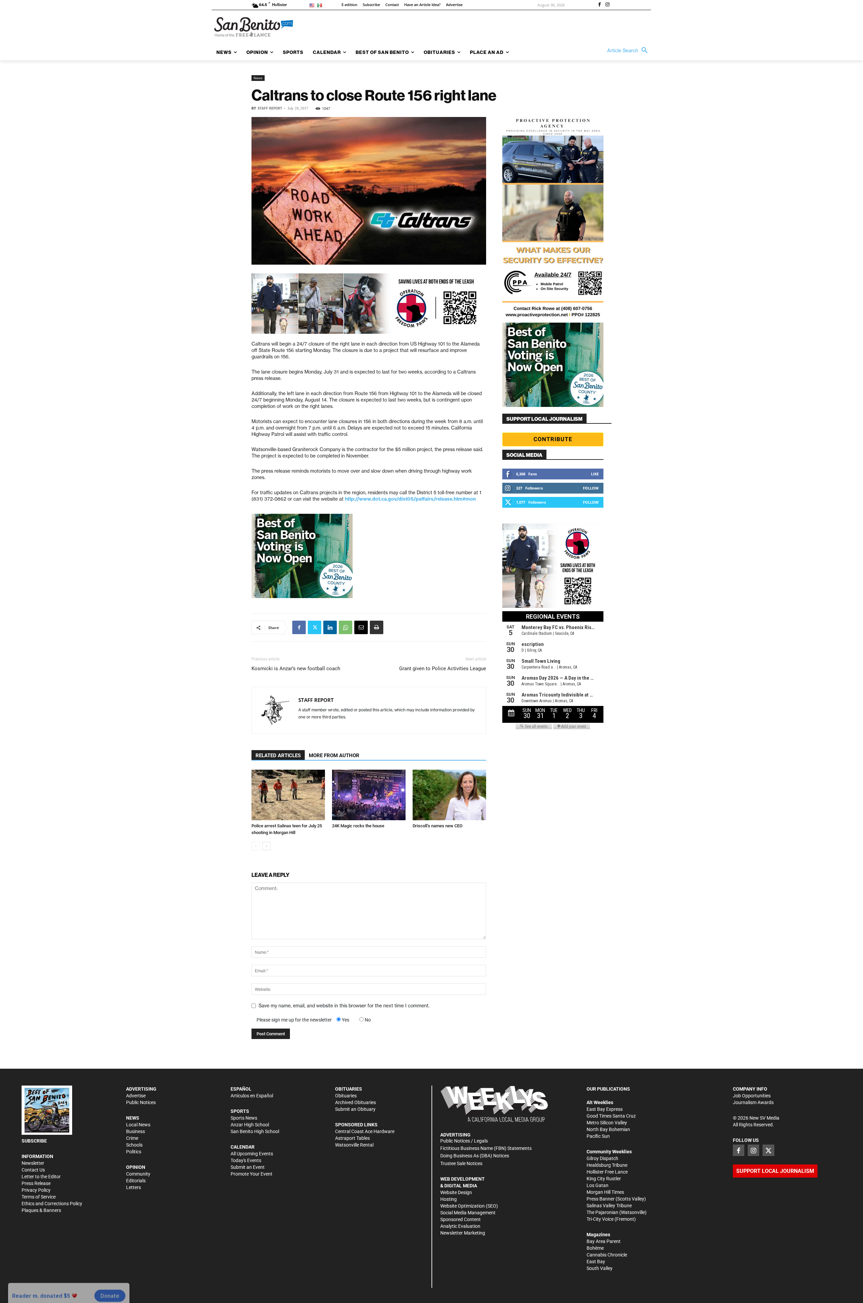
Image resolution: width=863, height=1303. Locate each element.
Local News (138, 1124)
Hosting (448, 1199)
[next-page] (266, 846)
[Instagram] (607, 5)
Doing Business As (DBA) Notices (474, 1155)
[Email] (361, 627)
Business (135, 1131)
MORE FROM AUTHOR (334, 755)
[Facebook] (599, 5)
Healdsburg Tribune (607, 1165)
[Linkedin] (330, 627)
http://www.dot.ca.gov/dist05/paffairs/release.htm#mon (410, 499)
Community (138, 1174)
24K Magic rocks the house (358, 825)
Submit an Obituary (355, 1109)
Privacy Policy (36, 1190)
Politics (133, 1151)
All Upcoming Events (252, 1153)
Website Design (456, 1192)
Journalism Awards (753, 1102)
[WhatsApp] (345, 627)
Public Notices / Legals (464, 1141)
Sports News (244, 1118)
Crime (132, 1138)
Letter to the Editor (41, 1176)
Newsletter (33, 1163)
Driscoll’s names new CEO (438, 825)
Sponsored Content (460, 1219)
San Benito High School (255, 1131)
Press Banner (601, 1199)
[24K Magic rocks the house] (369, 795)
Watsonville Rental (354, 1145)
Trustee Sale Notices (461, 1163)
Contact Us (33, 1170)
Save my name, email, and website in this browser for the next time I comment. (344, 1006)
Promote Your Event (251, 1174)
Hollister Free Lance (607, 1172)
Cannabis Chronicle (607, 1254)
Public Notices (141, 1102)
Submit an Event (248, 1167)
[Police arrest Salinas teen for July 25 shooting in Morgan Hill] (288, 795)
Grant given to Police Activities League (442, 668)
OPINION (135, 1167)
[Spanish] (321, 5)
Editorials (136, 1180)
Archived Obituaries (355, 1102)
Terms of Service (39, 1197)
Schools (134, 1145)
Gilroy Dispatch (602, 1158)
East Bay (596, 1261)
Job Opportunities (752, 1095)
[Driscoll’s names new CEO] (449, 795)
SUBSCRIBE (34, 1141)
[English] (313, 5)
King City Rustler (604, 1178)
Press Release (36, 1183)
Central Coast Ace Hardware (364, 1131)
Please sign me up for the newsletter (294, 1020)
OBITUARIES (348, 1089)
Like (595, 473)
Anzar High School (250, 1124)
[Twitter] (314, 627)
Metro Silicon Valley (607, 1122)
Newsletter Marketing (462, 1233)
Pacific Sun (598, 1136)
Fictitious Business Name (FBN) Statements (486, 1148)
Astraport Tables (352, 1138)
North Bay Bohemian (608, 1129)
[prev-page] (255, 846)
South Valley (600, 1268)
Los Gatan (597, 1185)
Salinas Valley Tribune (609, 1205)
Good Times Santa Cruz (611, 1116)
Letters (133, 1187)
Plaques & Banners (41, 1210)
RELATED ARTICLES (278, 755)
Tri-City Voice (600, 1219)
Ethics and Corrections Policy (52, 1203)
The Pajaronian (602, 1212)
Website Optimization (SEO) (469, 1206)
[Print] (376, 627)
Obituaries (346, 1095)
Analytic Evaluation (460, 1226)
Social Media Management (468, 1212)
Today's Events (246, 1160)
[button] (629, 50)
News (258, 78)
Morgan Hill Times (605, 1192)
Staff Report (270, 108)
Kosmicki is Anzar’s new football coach (295, 668)
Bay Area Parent (604, 1241)
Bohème (595, 1248)
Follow (591, 488)
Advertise (136, 1095)
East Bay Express (605, 1109)
